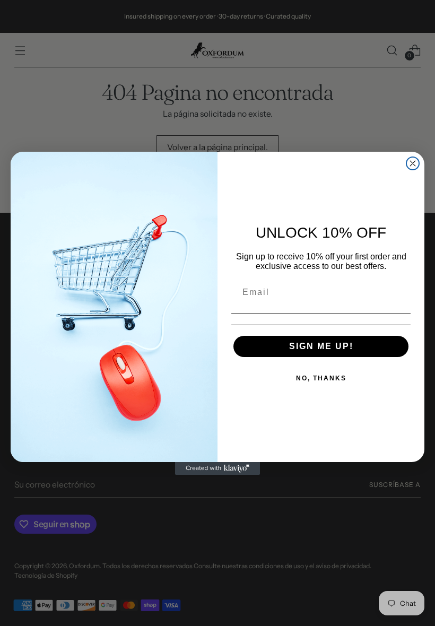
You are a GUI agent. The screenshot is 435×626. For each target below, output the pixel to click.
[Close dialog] (412, 163)
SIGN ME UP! (321, 346)
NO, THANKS (321, 378)
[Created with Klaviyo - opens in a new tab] (217, 468)
